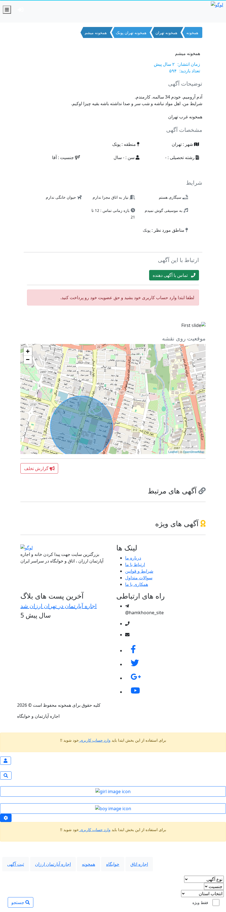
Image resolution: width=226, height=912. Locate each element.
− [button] (27, 359)
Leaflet (172, 451)
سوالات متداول (138, 578)
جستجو (18, 902)
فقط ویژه (200, 902)
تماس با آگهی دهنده (172, 275)
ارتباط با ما (135, 564)
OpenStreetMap (193, 451)
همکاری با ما (136, 584)
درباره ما (133, 558)
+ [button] (27, 351)
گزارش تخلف (37, 468)
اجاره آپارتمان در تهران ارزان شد (58, 606)
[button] (34, 325)
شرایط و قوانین (139, 571)
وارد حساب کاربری (95, 740)
